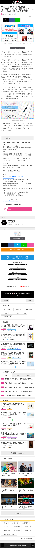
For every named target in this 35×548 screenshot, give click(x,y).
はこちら (13, 209)
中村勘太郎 (17, 530)
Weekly (17, 375)
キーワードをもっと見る (26, 538)
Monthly (29, 375)
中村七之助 (17, 527)
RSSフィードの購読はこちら (18, 249)
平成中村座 (7, 530)
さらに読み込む (17, 513)
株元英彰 (18, 309)
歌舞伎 (5, 523)
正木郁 (5, 313)
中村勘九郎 (28, 527)
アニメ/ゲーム (8, 309)
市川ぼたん (7, 527)
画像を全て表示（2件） (18, 48)
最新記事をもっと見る (17, 453)
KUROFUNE (7, 317)
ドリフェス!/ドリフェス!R (19, 313)
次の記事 (29, 300)
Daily (5, 375)
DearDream (28, 309)
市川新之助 (25, 523)
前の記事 (6, 300)
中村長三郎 (28, 530)
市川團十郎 (15, 523)
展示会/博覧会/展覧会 (10, 534)
